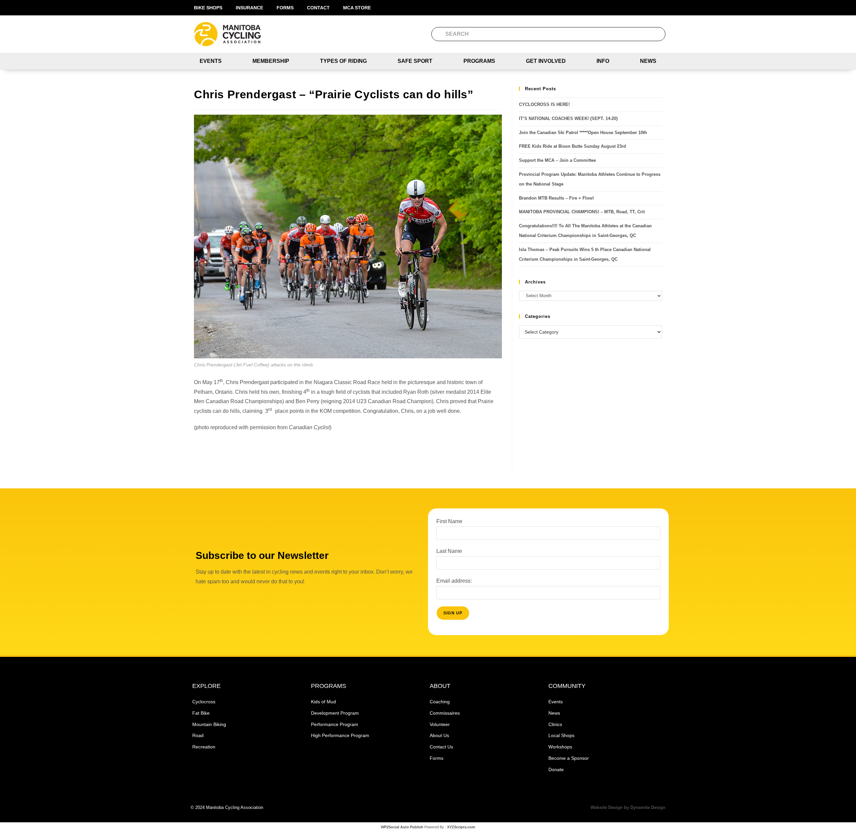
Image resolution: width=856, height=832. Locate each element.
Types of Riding (343, 61)
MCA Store (357, 7)
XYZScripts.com (461, 827)
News (648, 61)
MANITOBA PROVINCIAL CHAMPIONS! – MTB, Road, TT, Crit (582, 211)
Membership (270, 61)
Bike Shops (208, 7)
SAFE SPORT (415, 61)
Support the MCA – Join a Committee (557, 160)
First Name (449, 521)
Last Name (449, 551)
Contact (318, 7)
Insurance (249, 7)
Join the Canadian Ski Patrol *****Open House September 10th (583, 132)
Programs (479, 61)
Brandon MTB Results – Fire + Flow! (556, 198)
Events (211, 61)
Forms (285, 7)
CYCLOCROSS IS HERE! (544, 104)
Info (603, 61)
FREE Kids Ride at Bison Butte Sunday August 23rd (572, 146)
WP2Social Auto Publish (402, 827)
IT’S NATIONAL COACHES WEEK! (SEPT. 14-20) (568, 118)
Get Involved (546, 61)
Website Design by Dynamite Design (628, 807)
